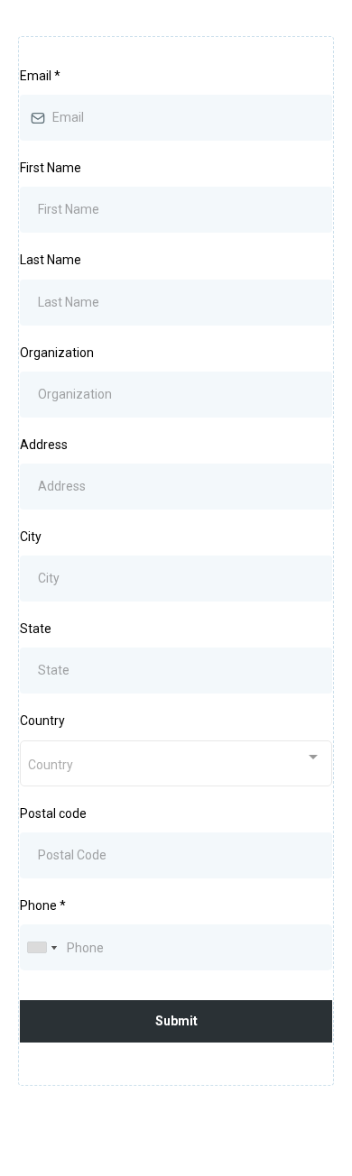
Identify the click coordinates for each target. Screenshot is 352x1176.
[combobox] (176, 763)
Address (44, 444)
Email (40, 76)
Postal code (53, 813)
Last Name (50, 260)
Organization (57, 352)
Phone (43, 905)
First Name (50, 168)
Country (42, 720)
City (31, 536)
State (35, 628)
